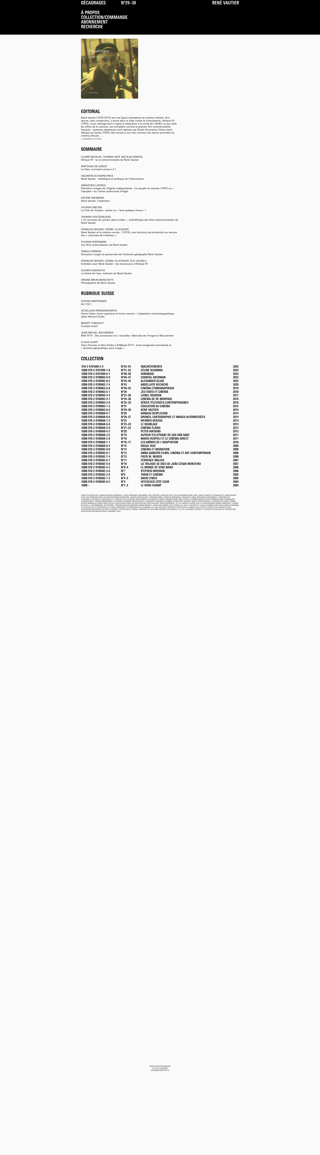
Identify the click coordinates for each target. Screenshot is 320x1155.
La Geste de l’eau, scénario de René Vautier (106, 272)
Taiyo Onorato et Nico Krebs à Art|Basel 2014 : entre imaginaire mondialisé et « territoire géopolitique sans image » (126, 345)
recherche (92, 27)
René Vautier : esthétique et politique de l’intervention (112, 177)
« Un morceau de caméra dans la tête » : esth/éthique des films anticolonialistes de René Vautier (129, 220)
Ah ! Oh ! (93, 303)
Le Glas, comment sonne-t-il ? (98, 168)
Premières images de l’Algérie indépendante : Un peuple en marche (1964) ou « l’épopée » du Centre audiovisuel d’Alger (128, 188)
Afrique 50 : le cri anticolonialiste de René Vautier (112, 158)
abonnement (94, 22)
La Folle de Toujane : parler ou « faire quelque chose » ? (113, 209)
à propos (90, 13)
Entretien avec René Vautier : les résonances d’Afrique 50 (114, 262)
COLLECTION (92, 359)
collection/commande (104, 18)
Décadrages (93, 3)
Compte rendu (92, 325)
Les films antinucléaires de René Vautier (104, 243)
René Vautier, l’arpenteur (95, 199)
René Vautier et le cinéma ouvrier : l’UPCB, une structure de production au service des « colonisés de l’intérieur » (129, 232)
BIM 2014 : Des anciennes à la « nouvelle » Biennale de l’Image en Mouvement (127, 334)
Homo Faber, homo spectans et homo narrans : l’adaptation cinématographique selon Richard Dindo (127, 314)
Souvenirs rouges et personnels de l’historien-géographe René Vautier (122, 253)
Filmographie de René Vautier (98, 281)
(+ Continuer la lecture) (91, 139)
